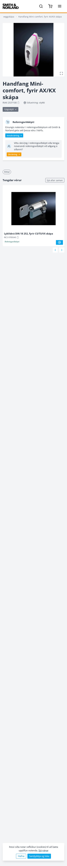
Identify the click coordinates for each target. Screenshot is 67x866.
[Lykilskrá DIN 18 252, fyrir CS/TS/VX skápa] (33, 209)
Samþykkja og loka (39, 856)
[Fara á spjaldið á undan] (55, 250)
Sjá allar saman (55, 180)
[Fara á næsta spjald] (61, 250)
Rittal (7, 171)
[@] (59, 242)
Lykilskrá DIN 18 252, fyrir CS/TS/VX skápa (28, 233)
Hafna (21, 856)
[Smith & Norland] (11, 6)
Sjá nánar (43, 850)
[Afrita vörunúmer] (18, 103)
